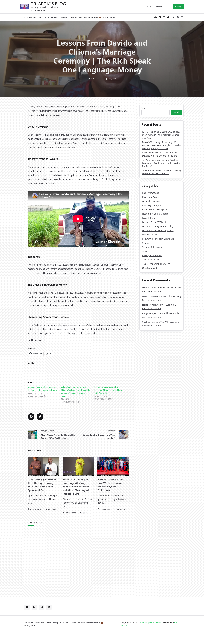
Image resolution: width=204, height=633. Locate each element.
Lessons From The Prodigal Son (157, 230)
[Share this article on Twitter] (40, 416)
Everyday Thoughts (151, 205)
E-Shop (178, 6)
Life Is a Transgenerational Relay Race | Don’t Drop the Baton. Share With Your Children (108, 390)
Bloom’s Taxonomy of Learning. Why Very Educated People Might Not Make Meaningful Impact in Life (76, 486)
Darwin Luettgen (150, 287)
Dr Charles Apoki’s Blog (32, 17)
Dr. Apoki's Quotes (151, 201)
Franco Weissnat (150, 296)
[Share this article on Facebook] (31, 416)
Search (144, 108)
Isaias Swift (148, 304)
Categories (159, 6)
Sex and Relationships (153, 247)
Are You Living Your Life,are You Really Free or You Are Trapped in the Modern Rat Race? (161, 163)
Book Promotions (150, 192)
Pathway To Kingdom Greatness (158, 238)
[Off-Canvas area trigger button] (182, 17)
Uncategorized (149, 268)
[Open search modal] (178, 17)
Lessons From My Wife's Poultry (158, 226)
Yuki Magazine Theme (150, 622)
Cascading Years (150, 197)
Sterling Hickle (149, 322)
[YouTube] (155, 17)
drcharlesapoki (96, 79)
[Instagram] (164, 17)
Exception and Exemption (155, 209)
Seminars (147, 243)
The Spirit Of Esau (151, 259)
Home (149, 6)
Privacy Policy (109, 17)
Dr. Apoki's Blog (48, 3)
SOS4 (144, 251)
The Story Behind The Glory (156, 263)
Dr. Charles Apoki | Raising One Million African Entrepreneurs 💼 (72, 17)
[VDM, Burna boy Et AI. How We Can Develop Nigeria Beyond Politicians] (113, 466)
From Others (148, 217)
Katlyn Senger (149, 313)
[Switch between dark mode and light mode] (174, 17)
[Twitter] (168, 17)
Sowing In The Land (152, 255)
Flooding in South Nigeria (155, 213)
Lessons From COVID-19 (154, 222)
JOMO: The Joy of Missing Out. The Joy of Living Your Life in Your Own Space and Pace (161, 134)
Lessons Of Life (149, 234)
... (31, 502)
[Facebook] (160, 17)
